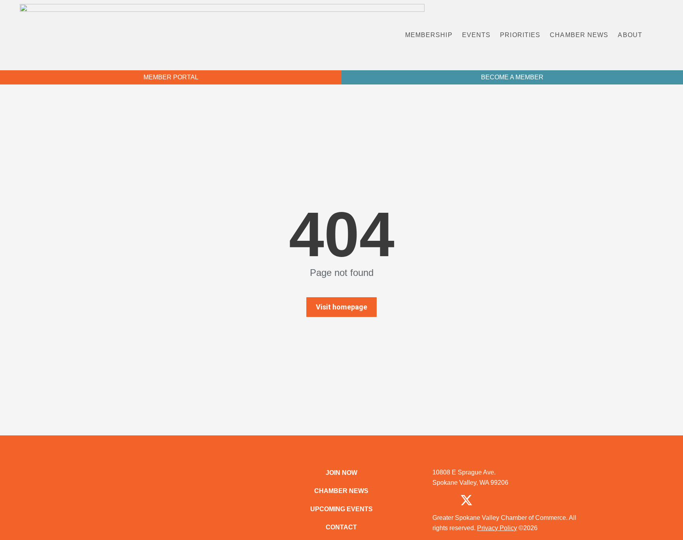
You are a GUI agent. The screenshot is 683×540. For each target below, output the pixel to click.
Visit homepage (341, 307)
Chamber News (579, 35)
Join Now (341, 472)
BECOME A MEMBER (512, 77)
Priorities (520, 35)
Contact (341, 527)
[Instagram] (493, 500)
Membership (429, 35)
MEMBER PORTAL (170, 77)
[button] (664, 35)
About (630, 35)
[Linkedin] (521, 500)
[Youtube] (548, 500)
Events (476, 35)
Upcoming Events (341, 509)
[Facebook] (439, 500)
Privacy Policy (497, 528)
